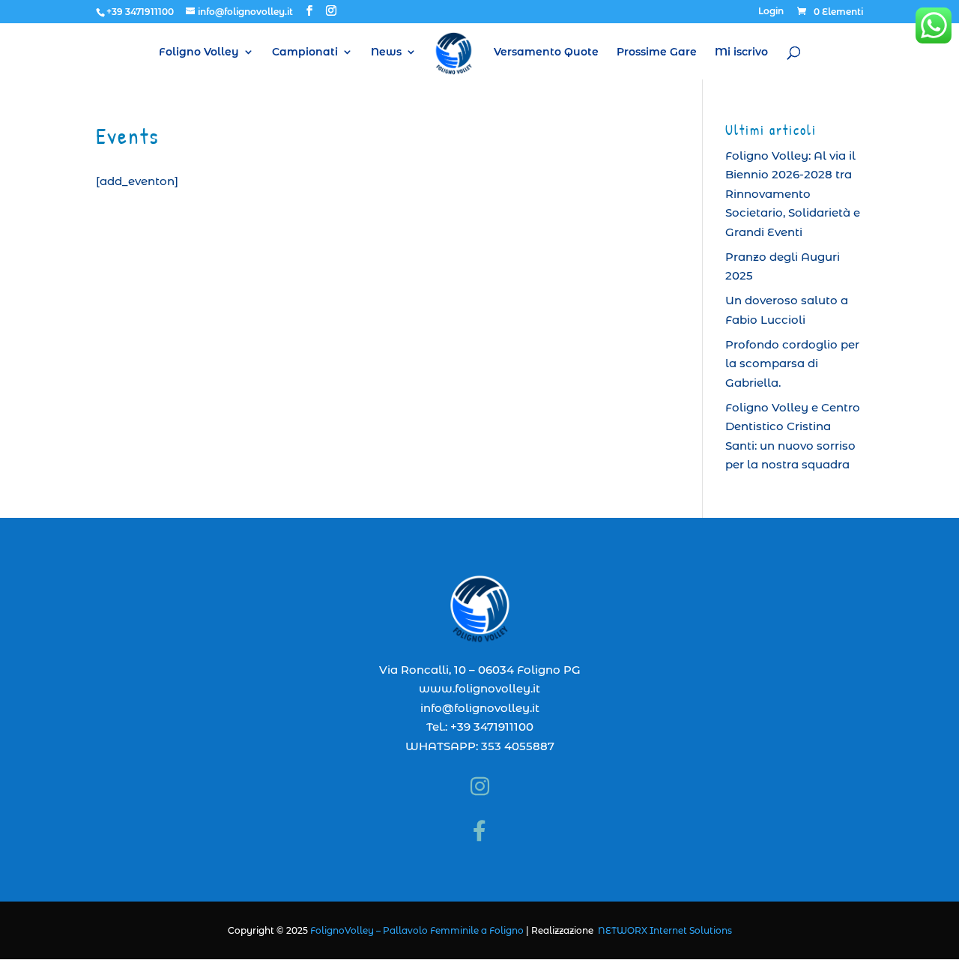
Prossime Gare (657, 52)
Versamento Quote (546, 52)
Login (771, 11)
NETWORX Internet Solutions (665, 930)
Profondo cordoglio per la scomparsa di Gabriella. (792, 363)
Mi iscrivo (741, 52)
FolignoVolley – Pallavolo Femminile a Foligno (417, 930)
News (386, 52)
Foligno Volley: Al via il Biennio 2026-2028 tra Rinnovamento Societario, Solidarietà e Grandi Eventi (792, 193)
